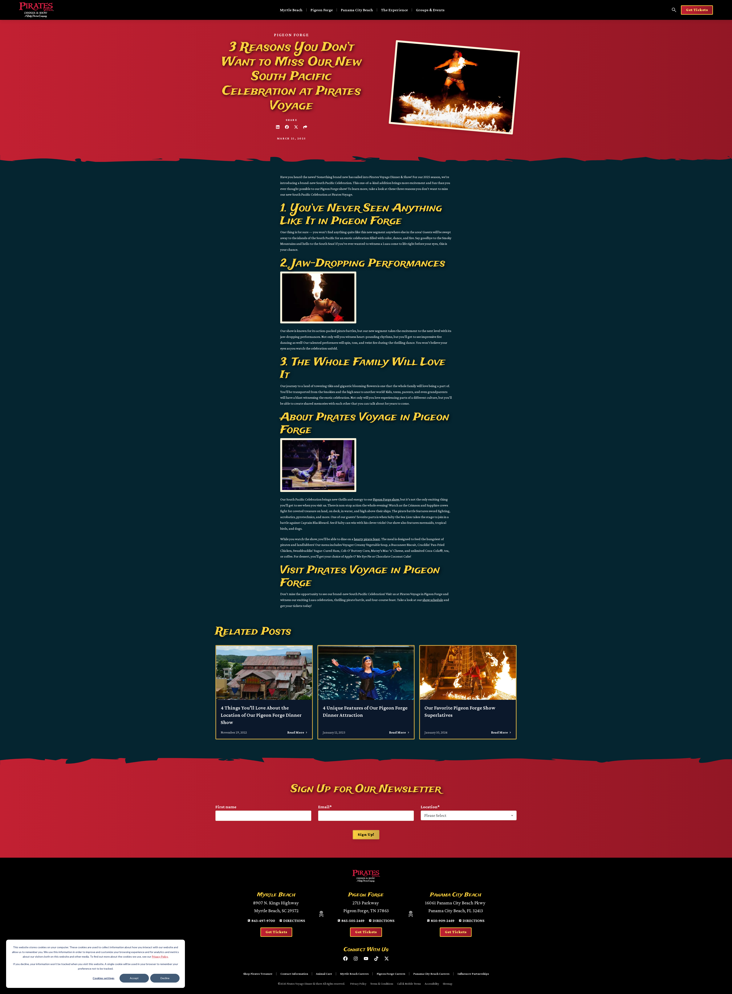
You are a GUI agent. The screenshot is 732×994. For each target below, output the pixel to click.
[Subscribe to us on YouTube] (366, 958)
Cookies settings (103, 978)
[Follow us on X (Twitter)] (386, 958)
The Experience (394, 10)
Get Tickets (697, 10)
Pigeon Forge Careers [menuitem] (391, 973)
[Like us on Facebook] (345, 958)
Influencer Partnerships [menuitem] (473, 973)
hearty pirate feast (367, 539)
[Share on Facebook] (287, 127)
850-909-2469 (442, 920)
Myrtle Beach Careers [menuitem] (354, 973)
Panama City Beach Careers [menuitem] (431, 973)
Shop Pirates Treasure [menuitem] (257, 973)
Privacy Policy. (160, 956)
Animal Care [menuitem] (324, 973)
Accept (134, 978)
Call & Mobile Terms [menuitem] (409, 983)
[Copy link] (305, 127)
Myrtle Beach (291, 10)
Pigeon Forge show (386, 499)
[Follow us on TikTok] (376, 958)
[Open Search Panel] (674, 10)
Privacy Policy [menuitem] (358, 983)
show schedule (432, 600)
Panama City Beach (357, 10)
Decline (165, 978)
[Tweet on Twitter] (296, 127)
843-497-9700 (263, 920)
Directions (294, 920)
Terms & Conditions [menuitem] (381, 983)
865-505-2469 (352, 920)
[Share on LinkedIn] (277, 127)
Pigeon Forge (322, 10)
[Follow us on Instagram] (356, 958)
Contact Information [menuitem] (294, 973)
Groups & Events (430, 10)
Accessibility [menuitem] (432, 983)
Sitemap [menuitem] (447, 983)
